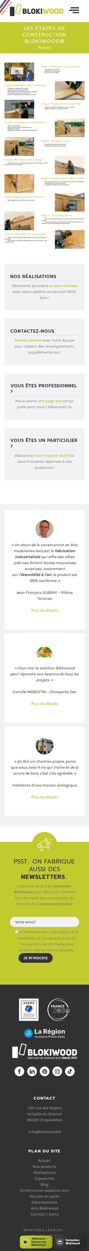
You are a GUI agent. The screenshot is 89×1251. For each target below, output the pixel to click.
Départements (44, 1202)
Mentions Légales (43, 1230)
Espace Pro (44, 1178)
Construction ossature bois (44, 1190)
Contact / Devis (45, 1214)
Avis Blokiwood (44, 1208)
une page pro (50, 400)
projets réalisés (63, 285)
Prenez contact (28, 340)
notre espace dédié (51, 455)
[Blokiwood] (39, 10)
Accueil (44, 47)
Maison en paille (44, 1196)
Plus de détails (44, 610)
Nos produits (44, 1166)
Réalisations (44, 1172)
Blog (44, 1184)
